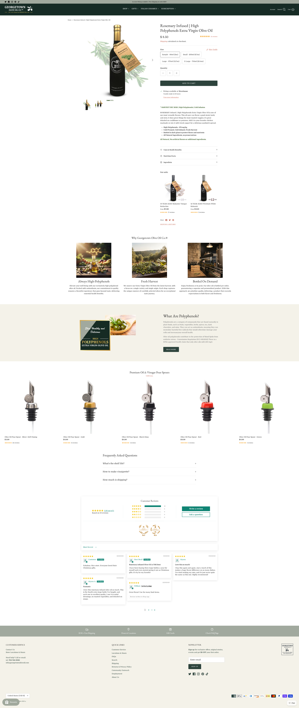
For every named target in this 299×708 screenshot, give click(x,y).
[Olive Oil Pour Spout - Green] (266, 407)
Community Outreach (120, 670)
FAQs (114, 656)
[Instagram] (12, 2)
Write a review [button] (196, 509)
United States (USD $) (16, 696)
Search (114, 660)
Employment (117, 674)
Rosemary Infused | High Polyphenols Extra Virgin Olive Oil (92, 20)
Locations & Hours (119, 653)
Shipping (163, 41)
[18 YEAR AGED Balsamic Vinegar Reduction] (173, 187)
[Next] (152, 60)
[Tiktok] (19, 2)
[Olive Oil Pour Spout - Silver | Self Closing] (32, 407)
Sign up (194, 666)
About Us (115, 677)
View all (149, 376)
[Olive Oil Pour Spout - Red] (208, 407)
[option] (118, 60)
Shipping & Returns (168, 224)
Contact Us (10, 650)
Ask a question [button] (196, 515)
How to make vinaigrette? (116, 471)
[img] (88, 556)
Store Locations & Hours (15, 652)
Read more (171, 349)
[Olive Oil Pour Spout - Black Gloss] (149, 407)
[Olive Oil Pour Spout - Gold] (90, 407)
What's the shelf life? (113, 463)
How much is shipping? (115, 480)
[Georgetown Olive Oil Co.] (19, 9)
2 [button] (148, 610)
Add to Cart (188, 83)
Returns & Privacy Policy (122, 667)
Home (69, 20)
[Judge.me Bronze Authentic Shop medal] (143, 529)
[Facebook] (9, 2)
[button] (136, 506)
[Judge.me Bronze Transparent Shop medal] (155, 529)
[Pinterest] (15, 2)
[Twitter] (5, 2)
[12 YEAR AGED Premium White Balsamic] (204, 187)
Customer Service (119, 650)
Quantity (163, 68)
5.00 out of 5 (109, 511)
